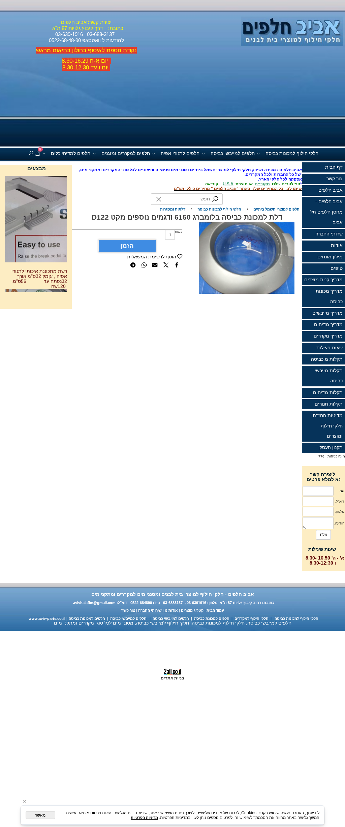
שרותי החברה (329, 233)
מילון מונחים (330, 256)
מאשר (40, 815)
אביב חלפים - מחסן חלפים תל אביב (326, 212)
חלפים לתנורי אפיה (180, 153)
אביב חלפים (330, 190)
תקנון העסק (331, 447)
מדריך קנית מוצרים (323, 279)
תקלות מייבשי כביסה (329, 376)
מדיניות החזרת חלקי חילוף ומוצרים (328, 426)
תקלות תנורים (329, 404)
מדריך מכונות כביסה (329, 296)
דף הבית (334, 167)
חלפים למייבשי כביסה (232, 153)
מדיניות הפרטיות (144, 818)
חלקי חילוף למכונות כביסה (291, 153)
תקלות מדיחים (328, 392)
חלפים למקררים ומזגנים (125, 153)
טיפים (337, 268)
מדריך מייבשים (327, 313)
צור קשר (334, 178)
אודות (337, 245)
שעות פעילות (329, 347)
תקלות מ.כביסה (327, 359)
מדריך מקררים (328, 336)
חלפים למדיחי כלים (70, 153)
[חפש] (31, 154)
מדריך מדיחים (328, 324)
